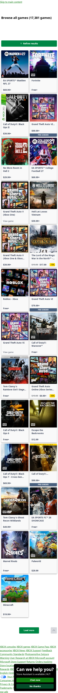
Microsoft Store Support (13, 661)
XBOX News (19, 650)
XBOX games (23, 646)
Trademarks (6, 687)
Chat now (35, 679)
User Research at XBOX (22, 657)
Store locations (8, 665)
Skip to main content (11, 1)
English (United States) (12, 672)
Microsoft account (44, 657)
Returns (30, 661)
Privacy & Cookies (9, 684)
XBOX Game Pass (40, 646)
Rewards (4, 669)
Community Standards (12, 654)
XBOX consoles (8, 646)
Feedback (47, 650)
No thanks (35, 686)
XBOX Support (33, 650)
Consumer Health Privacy (13, 680)
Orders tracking (43, 661)
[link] (14, 71)
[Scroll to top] (54, 630)
